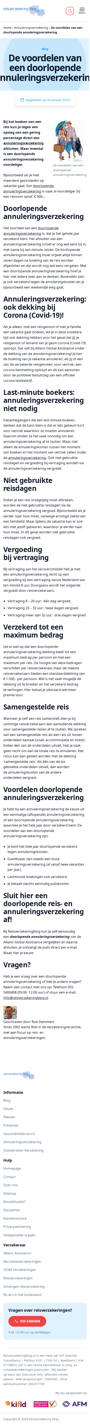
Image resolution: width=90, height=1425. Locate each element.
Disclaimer (11, 1210)
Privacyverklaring (17, 1226)
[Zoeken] (70, 11)
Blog (6, 1100)
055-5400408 (30, 1321)
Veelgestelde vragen (19, 1235)
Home (7, 28)
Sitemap (9, 1193)
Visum (8, 1108)
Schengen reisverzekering (24, 1286)
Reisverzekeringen (18, 1278)
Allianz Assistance (17, 1253)
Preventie (10, 1125)
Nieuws (9, 1117)
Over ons (10, 1185)
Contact (9, 1177)
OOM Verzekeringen (19, 1269)
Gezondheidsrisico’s (19, 1133)
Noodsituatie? (14, 1201)
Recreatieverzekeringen (22, 1261)
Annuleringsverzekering (31, 28)
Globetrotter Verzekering (23, 1150)
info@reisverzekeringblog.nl (25, 997)
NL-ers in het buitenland (22, 1294)
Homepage (12, 1168)
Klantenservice (15, 1218)
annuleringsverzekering (23, 143)
